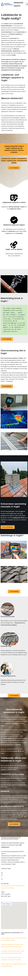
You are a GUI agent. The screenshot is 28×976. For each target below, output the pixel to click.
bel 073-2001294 (14, 168)
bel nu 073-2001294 (7, 527)
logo (2, 890)
